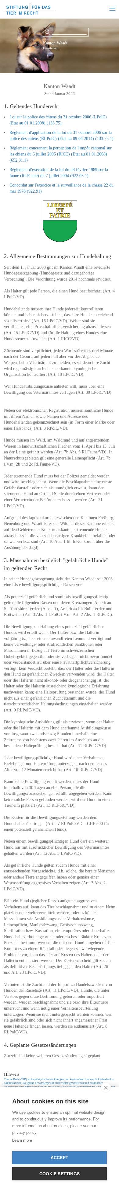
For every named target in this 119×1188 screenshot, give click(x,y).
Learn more (22, 1140)
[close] (106, 1087)
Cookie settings (59, 1174)
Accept (59, 1157)
